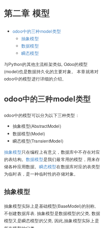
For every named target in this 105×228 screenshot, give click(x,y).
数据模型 (30, 46)
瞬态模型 (30, 53)
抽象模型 (30, 38)
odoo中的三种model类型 (37, 31)
